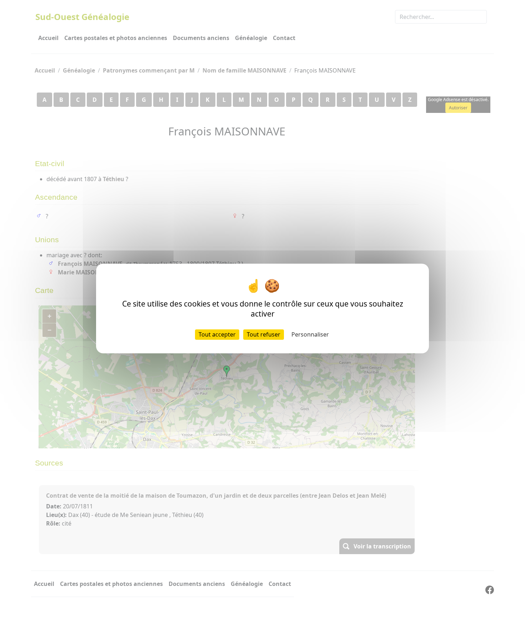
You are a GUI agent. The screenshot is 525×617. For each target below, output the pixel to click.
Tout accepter (217, 334)
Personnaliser (310, 334)
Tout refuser (263, 334)
